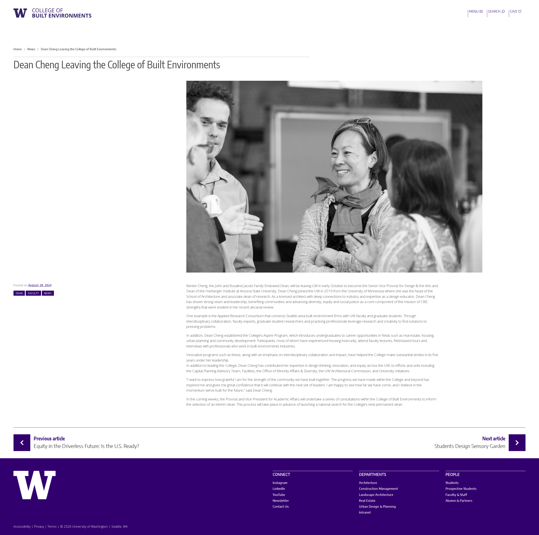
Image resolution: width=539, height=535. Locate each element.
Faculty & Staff (456, 495)
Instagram (280, 483)
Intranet (365, 512)
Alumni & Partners (459, 500)
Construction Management (378, 488)
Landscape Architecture (376, 495)
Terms (52, 526)
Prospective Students (461, 488)
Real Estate (367, 500)
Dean (19, 293)
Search (494, 11)
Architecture (368, 483)
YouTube (279, 495)
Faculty (33, 293)
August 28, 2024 (39, 285)
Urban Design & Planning (377, 506)
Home (17, 49)
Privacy (39, 526)
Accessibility (22, 526)
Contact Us (281, 506)
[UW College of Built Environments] (52, 13)
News (31, 49)
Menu (474, 11)
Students (452, 483)
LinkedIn (279, 488)
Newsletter (281, 500)
